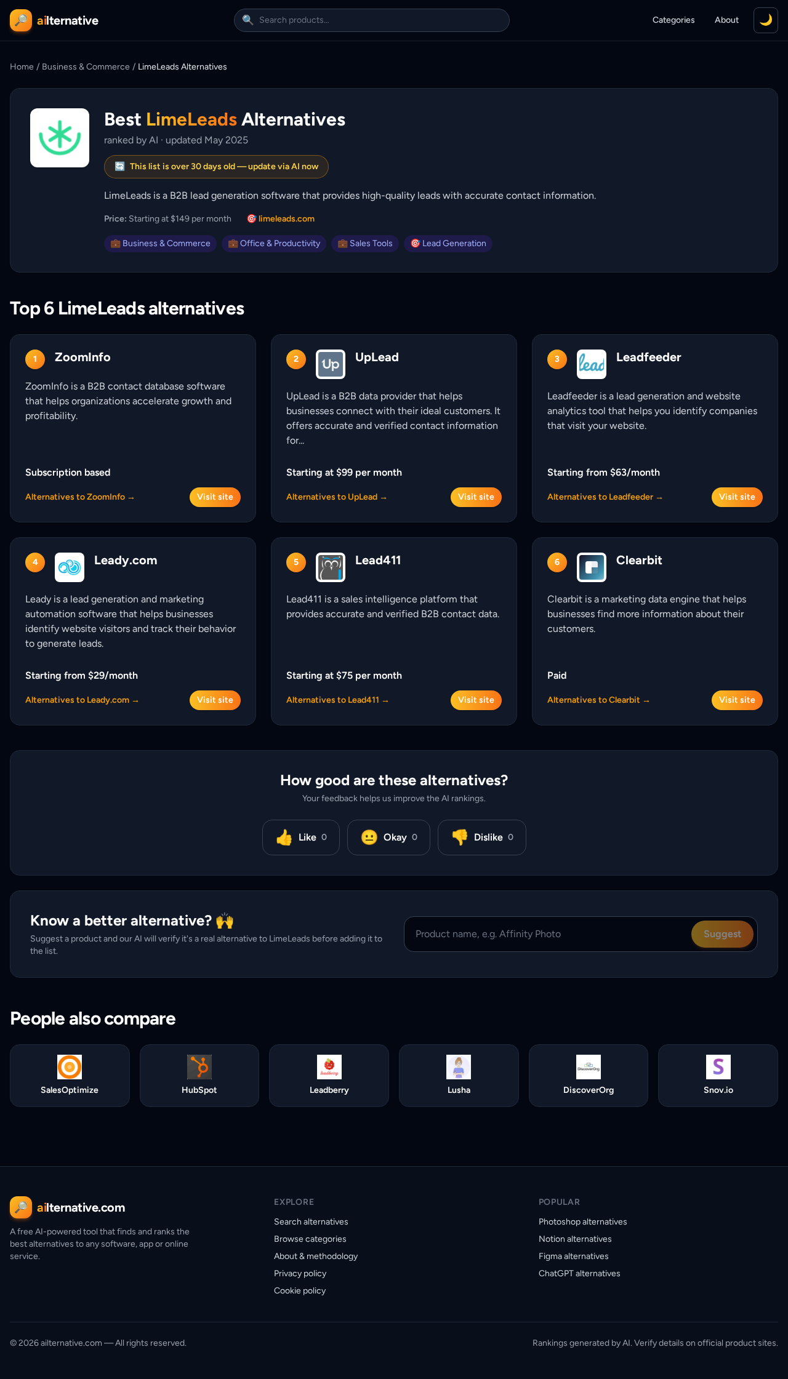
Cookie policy (300, 1290)
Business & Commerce (86, 67)
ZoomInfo (83, 357)
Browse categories (310, 1239)
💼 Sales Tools (365, 243)
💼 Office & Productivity (274, 243)
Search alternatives (311, 1222)
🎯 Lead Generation (448, 243)
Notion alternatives (575, 1239)
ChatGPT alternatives (580, 1273)
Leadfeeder (648, 357)
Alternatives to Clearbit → (599, 700)
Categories (674, 20)
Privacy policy (300, 1273)
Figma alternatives (574, 1256)
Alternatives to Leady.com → (82, 700)
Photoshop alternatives (583, 1222)
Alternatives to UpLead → (337, 497)
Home (22, 67)
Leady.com (125, 560)
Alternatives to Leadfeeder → (605, 497)
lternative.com (80, 1207)
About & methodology (316, 1256)
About (727, 20)
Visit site (215, 497)
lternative (67, 20)
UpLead (377, 357)
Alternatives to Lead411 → (338, 700)
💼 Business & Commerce (160, 243)
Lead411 (378, 560)
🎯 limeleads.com (280, 219)
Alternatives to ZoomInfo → (80, 497)
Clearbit (639, 560)
